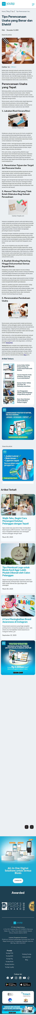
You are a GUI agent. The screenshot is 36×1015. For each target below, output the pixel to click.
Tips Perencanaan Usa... (23, 11)
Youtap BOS (9, 956)
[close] (33, 1006)
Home (3, 11)
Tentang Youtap (26, 954)
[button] (33, 4)
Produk (9, 951)
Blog (8, 11)
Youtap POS (9, 953)
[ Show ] (13, 67)
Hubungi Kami (26, 957)
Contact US (18, 880)
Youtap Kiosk (9, 961)
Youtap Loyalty (9, 967)
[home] (16, 4)
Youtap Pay (9, 959)
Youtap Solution (9, 964)
